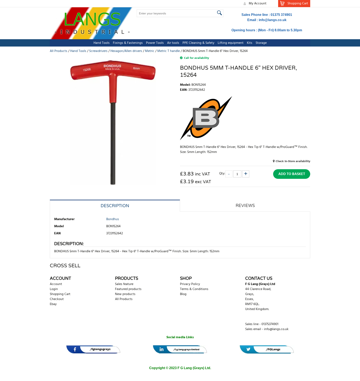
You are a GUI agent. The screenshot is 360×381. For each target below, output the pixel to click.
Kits (249, 43)
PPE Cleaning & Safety (198, 43)
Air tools (173, 43)
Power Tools (155, 43)
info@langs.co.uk (272, 20)
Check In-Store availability (293, 161)
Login (54, 289)
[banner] (93, 349)
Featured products (128, 289)
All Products (123, 299)
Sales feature (124, 284)
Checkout (57, 299)
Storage (261, 43)
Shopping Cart (60, 294)
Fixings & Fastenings (128, 43)
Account (56, 284)
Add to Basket (291, 174)
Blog (183, 294)
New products (125, 294)
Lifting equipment (231, 43)
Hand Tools (102, 43)
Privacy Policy (190, 284)
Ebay (53, 304)
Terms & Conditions (194, 289)
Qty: (222, 173)
